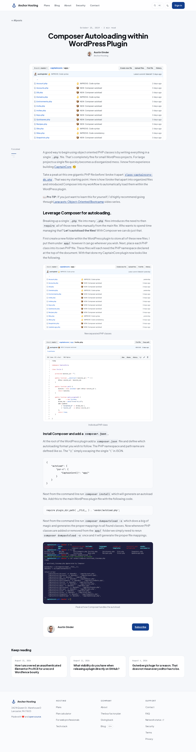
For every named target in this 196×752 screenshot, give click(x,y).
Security (80, 5)
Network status (153, 719)
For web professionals (67, 719)
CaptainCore (62, 166)
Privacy (149, 738)
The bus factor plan (111, 713)
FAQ (147, 713)
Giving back (107, 719)
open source (35, 716)
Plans (47, 5)
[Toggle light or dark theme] (167, 5)
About (67, 5)
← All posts (16, 20)
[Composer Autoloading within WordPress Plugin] (25, 153)
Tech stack (61, 726)
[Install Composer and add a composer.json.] (25, 157)
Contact (95, 5)
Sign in (178, 5)
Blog (57, 5)
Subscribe (140, 627)
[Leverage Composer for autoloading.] (25, 155)
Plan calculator (63, 713)
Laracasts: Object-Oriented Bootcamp (78, 201)
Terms (148, 732)
